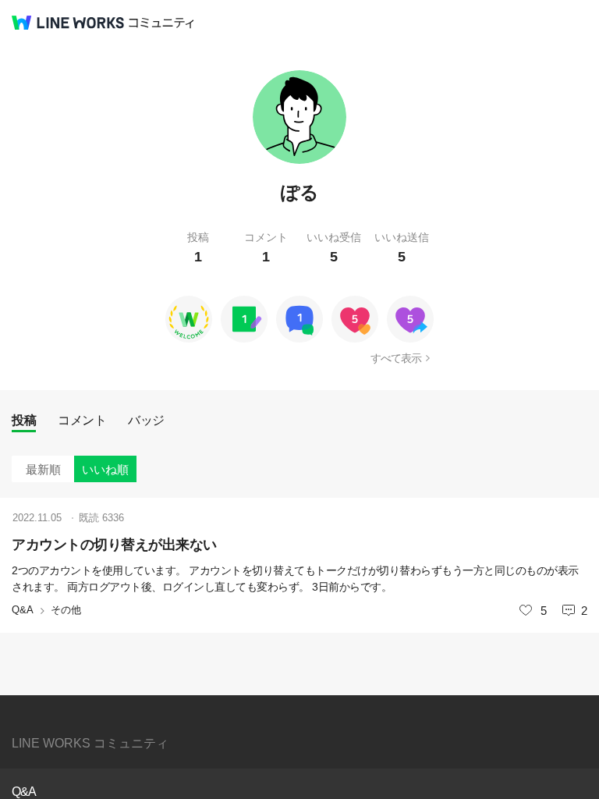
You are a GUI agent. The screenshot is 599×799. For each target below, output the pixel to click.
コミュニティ (161, 23)
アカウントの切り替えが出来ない (114, 544)
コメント (82, 420)
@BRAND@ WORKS (68, 23)
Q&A (23, 610)
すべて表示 (395, 358)
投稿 (24, 420)
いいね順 (105, 469)
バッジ (146, 420)
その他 (66, 610)
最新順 (43, 469)
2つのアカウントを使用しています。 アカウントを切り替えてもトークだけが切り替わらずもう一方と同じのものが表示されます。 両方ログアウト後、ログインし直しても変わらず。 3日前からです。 (295, 578)
